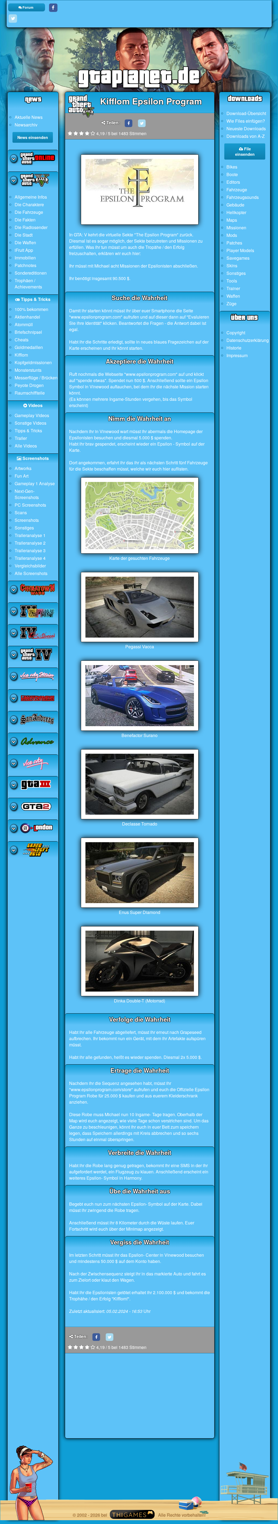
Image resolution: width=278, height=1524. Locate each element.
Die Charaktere (29, 204)
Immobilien (25, 258)
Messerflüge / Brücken (36, 377)
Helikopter (236, 212)
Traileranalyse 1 (30, 535)
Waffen (233, 296)
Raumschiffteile (30, 393)
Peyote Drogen (29, 385)
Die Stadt (24, 235)
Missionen (236, 227)
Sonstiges (24, 528)
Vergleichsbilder (30, 566)
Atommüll (24, 324)
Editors (233, 182)
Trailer (21, 438)
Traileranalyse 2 (30, 543)
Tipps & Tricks (28, 430)
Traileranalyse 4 (30, 558)
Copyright (235, 332)
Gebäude (235, 205)
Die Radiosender (31, 227)
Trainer (233, 288)
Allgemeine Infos (31, 197)
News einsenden (32, 137)
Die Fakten (25, 220)
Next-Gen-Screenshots (27, 494)
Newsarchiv (26, 125)
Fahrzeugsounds (242, 197)
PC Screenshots (30, 505)
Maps (231, 220)
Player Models (240, 250)
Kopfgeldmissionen (33, 362)
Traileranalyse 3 (30, 550)
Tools (231, 281)
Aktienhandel (27, 317)
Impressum (237, 355)
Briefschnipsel (28, 332)
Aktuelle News (29, 117)
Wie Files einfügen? (245, 121)
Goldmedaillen (29, 347)
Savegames (238, 258)
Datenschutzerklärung (247, 340)
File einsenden (245, 151)
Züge (231, 303)
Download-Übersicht (246, 113)
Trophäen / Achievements (28, 283)
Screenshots (27, 520)
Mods (231, 235)
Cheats (21, 339)
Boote (232, 174)
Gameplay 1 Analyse (35, 483)
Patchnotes (25, 265)
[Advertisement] (139, 1400)
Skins (231, 265)
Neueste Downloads (246, 128)
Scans (21, 512)
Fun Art (21, 476)
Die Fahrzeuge (29, 212)
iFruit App (24, 250)
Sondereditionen (31, 273)
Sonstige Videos (30, 423)
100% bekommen (31, 309)
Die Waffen (25, 242)
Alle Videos (26, 446)
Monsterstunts (28, 370)
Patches (234, 243)
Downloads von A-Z (245, 136)
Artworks (23, 468)
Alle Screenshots (31, 573)
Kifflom (21, 355)
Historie (233, 348)
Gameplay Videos (32, 415)
